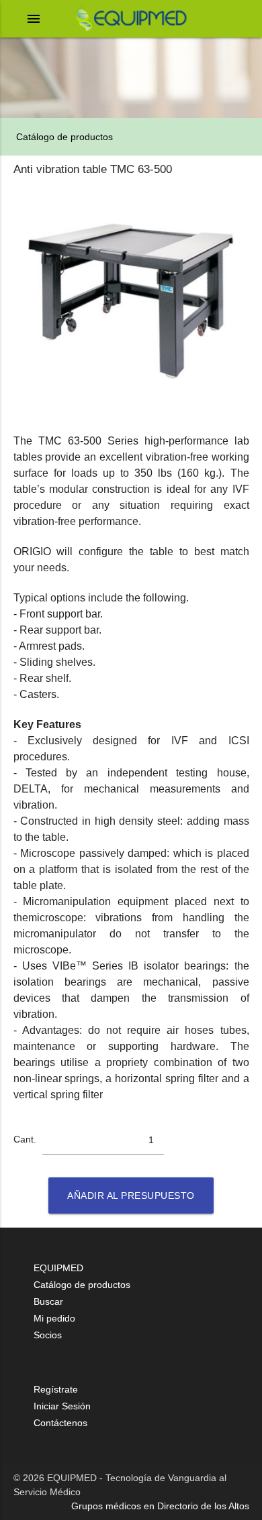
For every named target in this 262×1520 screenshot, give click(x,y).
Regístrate (56, 1389)
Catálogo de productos (63, 136)
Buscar (48, 1301)
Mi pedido (54, 1318)
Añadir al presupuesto (131, 1195)
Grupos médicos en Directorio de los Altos (160, 1506)
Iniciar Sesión (62, 1406)
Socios (48, 1335)
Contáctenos (60, 1422)
